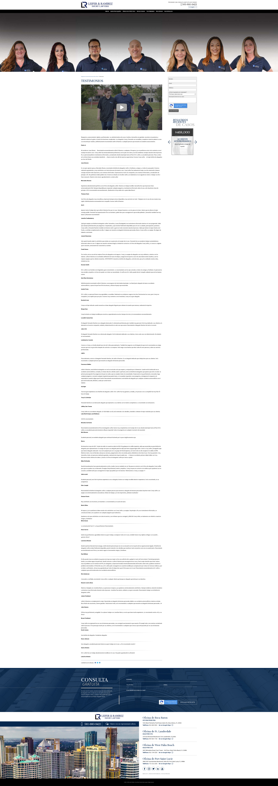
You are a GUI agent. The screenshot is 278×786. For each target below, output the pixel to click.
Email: (170, 83)
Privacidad (176, 106)
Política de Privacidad (165, 773)
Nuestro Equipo (115, 11)
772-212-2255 (153, 763)
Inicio (107, 11)
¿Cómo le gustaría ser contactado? (178, 92)
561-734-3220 (153, 752)
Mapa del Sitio (145, 773)
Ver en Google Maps (165, 725)
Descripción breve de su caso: (176, 96)
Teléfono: (171, 87)
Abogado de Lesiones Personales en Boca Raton (89, 76)
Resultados (141, 11)
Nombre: (171, 79)
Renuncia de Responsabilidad (154, 773)
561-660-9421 (189, 4)
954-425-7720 (153, 739)
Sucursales (168, 11)
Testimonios (150, 11)
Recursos (159, 11)
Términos (180, 106)
